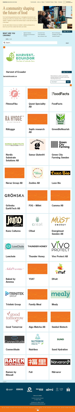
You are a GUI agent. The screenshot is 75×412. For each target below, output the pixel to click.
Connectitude (15, 343)
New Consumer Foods (42, 36)
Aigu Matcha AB (37, 321)
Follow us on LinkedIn (37, 395)
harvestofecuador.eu (10, 76)
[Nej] (73, 408)
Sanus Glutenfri (37, 151)
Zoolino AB (37, 177)
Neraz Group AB (15, 177)
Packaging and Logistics (57, 34)
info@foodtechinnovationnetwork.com (37, 403)
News (56, 2)
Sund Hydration (60, 343)
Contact (60, 2)
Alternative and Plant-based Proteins (29, 35)
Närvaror (60, 367)
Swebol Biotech (60, 321)
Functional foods (41, 32)
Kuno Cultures (15, 226)
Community (33, 2)
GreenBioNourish (60, 124)
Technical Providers (56, 36)
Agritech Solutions (27, 32)
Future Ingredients (41, 34)
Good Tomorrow (15, 321)
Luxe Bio (60, 177)
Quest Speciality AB (37, 99)
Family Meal (37, 298)
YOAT (37, 274)
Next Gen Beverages (56, 32)
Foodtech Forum (49, 2)
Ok (37, 410)
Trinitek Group (15, 298)
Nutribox (37, 343)
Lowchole (15, 250)
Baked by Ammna (15, 274)
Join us (39, 2)
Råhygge (15, 124)
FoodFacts (60, 99)
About (43, 2)
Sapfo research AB (37, 124)
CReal (37, 226)
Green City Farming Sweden (60, 151)
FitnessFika (15, 99)
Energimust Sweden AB (60, 226)
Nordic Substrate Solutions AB (15, 151)
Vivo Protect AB (60, 250)
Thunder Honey (37, 250)
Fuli (37, 367)
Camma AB (60, 201)
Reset (67, 43)
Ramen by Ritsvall (15, 367)
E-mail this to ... (67, 31)
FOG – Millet (37, 201)
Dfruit (60, 274)
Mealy (60, 298)
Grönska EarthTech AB (15, 201)
